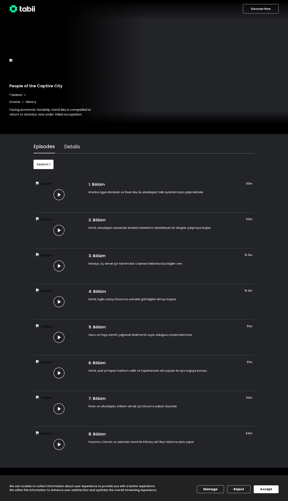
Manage (210, 489)
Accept (266, 489)
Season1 (43, 164)
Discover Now (261, 9)
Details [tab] (72, 146)
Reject (239, 489)
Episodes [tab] (44, 146)
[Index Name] (59, 195)
